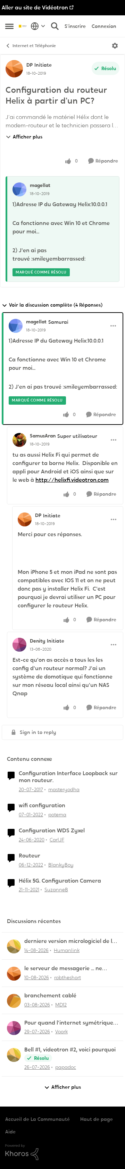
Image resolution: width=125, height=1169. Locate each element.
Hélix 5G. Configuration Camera (60, 880)
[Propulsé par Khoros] (62, 1152)
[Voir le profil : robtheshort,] (14, 974)
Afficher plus (27, 137)
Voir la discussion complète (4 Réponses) (55, 305)
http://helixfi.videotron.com (72, 480)
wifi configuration (42, 805)
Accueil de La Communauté (37, 1119)
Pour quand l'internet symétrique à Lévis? (71, 1023)
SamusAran (43, 436)
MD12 (61, 1005)
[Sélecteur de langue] (38, 26)
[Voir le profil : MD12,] (14, 1001)
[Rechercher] (55, 26)
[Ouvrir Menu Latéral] (9, 26)
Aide (10, 1132)
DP (29, 65)
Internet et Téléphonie (34, 45)
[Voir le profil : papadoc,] (14, 1055)
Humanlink (67, 950)
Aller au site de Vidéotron (35, 7)
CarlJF (57, 840)
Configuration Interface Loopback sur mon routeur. (68, 777)
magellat (40, 185)
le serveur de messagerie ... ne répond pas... (63, 968)
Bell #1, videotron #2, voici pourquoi (70, 1049)
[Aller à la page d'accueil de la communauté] (23, 26)
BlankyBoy (61, 865)
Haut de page (96, 1119)
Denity (37, 641)
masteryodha (64, 789)
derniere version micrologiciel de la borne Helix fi (70, 941)
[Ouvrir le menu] (115, 46)
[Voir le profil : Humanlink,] (14, 946)
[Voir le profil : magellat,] (19, 189)
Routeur (29, 855)
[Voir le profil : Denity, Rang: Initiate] (19, 645)
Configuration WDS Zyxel (52, 830)
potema (57, 814)
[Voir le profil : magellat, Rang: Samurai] (16, 326)
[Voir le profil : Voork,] (14, 1028)
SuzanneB (56, 889)
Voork (61, 1031)
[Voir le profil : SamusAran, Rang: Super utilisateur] (19, 440)
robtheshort (67, 977)
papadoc (65, 1067)
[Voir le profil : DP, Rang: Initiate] (14, 68)
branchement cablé (50, 995)
